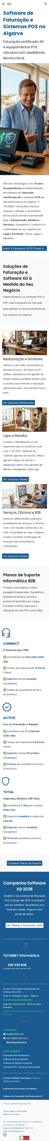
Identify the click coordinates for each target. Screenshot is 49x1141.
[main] (24, 35)
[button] (3, 3)
